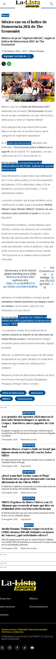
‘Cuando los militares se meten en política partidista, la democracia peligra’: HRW (26, 320)
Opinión (4, 614)
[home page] (28, 585)
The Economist (24, 399)
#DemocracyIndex (17, 276)
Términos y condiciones (12, 632)
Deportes (29, 413)
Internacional (7, 606)
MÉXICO (6, 399)
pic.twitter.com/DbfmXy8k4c (20, 286)
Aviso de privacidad (38, 629)
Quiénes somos (8, 629)
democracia (37, 393)
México (5, 15)
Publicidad (22, 629)
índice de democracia (13, 393)
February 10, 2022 (52, 276)
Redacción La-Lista (29, 440)
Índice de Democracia (19, 143)
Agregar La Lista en (15, 56)
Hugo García (26, 466)
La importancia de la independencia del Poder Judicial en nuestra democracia (27, 166)
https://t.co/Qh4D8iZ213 (20, 283)
